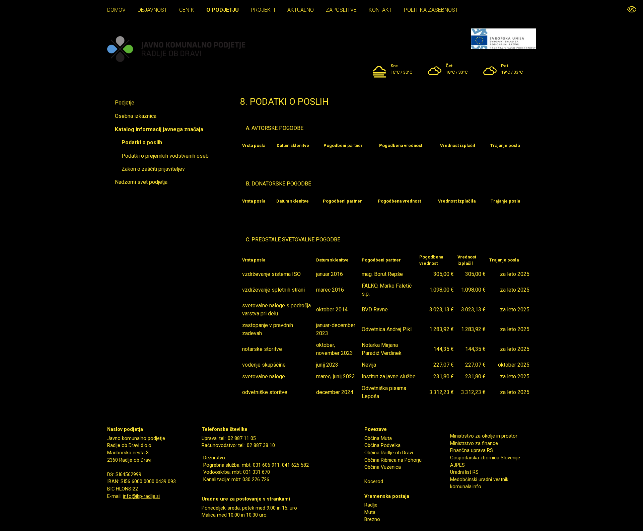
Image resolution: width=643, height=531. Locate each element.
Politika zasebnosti (432, 10)
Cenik (186, 10)
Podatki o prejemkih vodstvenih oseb (165, 156)
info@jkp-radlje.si (141, 496)
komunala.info (465, 486)
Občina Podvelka (382, 445)
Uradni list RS (464, 472)
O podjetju (222, 10)
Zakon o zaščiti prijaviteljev (153, 169)
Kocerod (373, 481)
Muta (369, 512)
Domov (116, 10)
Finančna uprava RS (471, 450)
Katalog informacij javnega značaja (159, 129)
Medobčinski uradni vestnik (479, 479)
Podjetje (124, 102)
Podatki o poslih (142, 142)
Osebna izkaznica (135, 116)
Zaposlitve (341, 10)
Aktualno (300, 10)
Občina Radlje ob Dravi (388, 453)
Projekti (263, 10)
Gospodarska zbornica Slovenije (485, 458)
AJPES (457, 465)
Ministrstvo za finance (474, 443)
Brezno (372, 519)
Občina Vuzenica (382, 467)
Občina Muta (378, 438)
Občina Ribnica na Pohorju (393, 460)
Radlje (370, 505)
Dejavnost (152, 10)
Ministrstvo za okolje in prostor (483, 436)
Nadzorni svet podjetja (141, 182)
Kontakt (380, 10)
